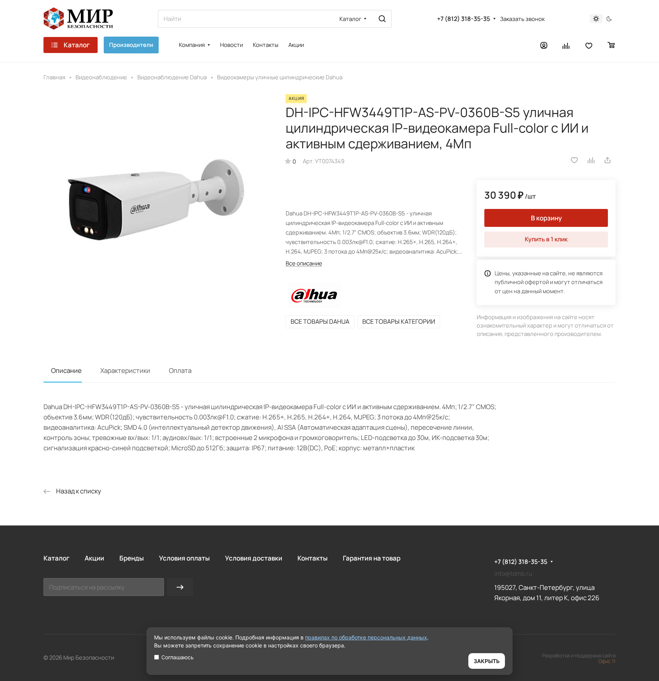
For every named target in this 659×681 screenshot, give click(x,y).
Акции (94, 558)
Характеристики (125, 370)
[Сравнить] (591, 160)
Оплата (180, 370)
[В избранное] (574, 160)
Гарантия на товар (371, 558)
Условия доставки (253, 558)
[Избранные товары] (588, 45)
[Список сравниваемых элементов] (566, 45)
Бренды (131, 558)
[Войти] (543, 45)
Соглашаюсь (177, 657)
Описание (66, 370)
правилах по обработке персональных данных (366, 637)
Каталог (56, 558)
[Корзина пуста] (612, 45)
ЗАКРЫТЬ (487, 661)
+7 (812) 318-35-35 (463, 18)
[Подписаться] (180, 587)
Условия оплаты (184, 558)
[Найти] (382, 19)
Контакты (312, 558)
